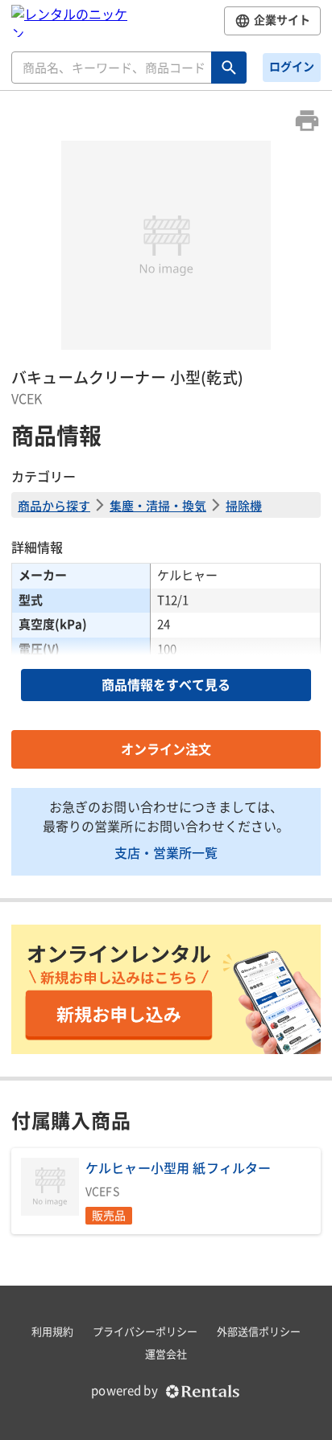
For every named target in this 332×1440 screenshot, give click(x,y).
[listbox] (166, 245)
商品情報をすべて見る (166, 685)
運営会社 (166, 1354)
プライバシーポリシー (145, 1332)
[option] (166, 245)
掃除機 (244, 505)
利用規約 (52, 1332)
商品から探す (54, 505)
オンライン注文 (166, 749)
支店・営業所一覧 (166, 852)
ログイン (291, 66)
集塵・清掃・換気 (158, 505)
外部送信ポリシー (259, 1332)
